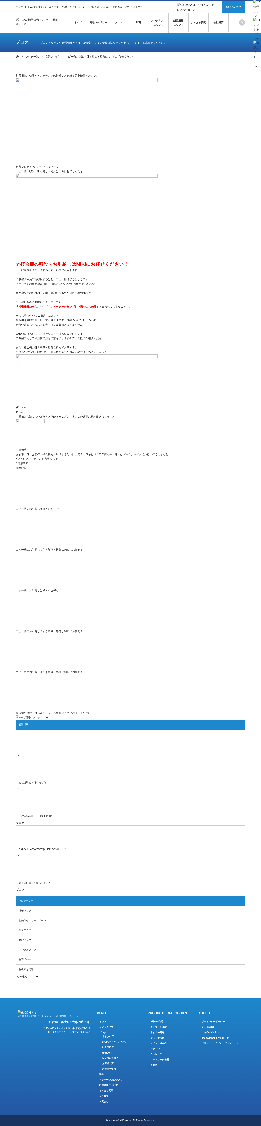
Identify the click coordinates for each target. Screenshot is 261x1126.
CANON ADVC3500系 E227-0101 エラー (44, 849)
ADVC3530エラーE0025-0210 (35, 816)
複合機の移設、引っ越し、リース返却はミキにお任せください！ (54, 712)
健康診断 (23, 463)
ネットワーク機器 (160, 1059)
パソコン (155, 1048)
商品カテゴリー (98, 22)
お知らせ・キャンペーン (44, 166)
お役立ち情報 (26, 969)
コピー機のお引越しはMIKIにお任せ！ (39, 508)
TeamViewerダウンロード (215, 1038)
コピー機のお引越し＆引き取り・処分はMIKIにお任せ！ (49, 549)
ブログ (118, 22)
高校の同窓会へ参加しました (35, 882)
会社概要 (219, 22)
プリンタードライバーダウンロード (220, 1043)
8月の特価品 (157, 1021)
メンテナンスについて (158, 22)
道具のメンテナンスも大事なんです (39, 458)
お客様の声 (25, 959)
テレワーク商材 (159, 1027)
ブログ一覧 (32, 56)
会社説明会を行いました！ (34, 782)
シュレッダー (157, 1054)
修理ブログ (25, 939)
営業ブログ (52, 56)
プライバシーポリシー (213, 1021)
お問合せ (235, 6)
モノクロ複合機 (159, 1043)
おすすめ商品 (157, 1032)
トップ (78, 22)
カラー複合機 (157, 1038)
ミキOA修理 (208, 1027)
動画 (138, 22)
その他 (154, 1065)
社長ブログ (25, 930)
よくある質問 (198, 22)
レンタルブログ (27, 949)
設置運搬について (178, 22)
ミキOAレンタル (210, 1032)
